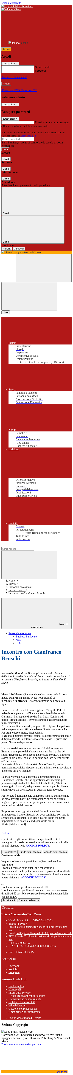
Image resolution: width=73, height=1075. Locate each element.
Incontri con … (17, 590)
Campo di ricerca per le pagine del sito (22, 545)
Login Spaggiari (28, 135)
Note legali (15, 989)
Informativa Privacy (20, 992)
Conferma (19, 248)
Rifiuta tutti (30, 852)
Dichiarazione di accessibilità (25, 999)
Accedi (6, 49)
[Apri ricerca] (44, 268)
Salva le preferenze (29, 900)
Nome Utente (42, 67)
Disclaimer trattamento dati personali (21, 1044)
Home (12, 580)
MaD (18, 639)
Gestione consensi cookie (23, 1008)
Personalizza (9, 852)
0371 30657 (20, 923)
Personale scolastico (20, 586)
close (5, 312)
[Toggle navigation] (29, 296)
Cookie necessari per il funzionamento (23, 887)
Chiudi (6, 159)
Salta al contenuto (11, 2)
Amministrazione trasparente (24, 1011)
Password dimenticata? (14, 77)
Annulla (6, 248)
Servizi (12, 583)
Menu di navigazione (49, 625)
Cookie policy (16, 986)
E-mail (38, 122)
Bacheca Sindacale (26, 636)
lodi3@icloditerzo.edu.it (44, 933)
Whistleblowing (17, 1005)
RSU (18, 642)
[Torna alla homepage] (36, 252)
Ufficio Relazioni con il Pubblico (27, 995)
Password (40, 70)
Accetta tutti (55, 852)
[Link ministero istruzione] (17, 6)
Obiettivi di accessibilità (22, 1002)
